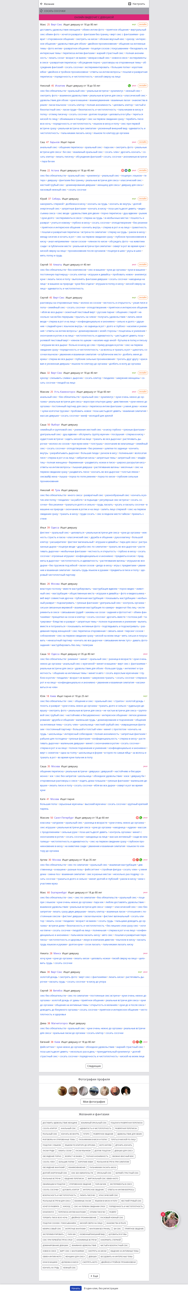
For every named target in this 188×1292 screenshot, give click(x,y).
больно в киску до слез (82, 345)
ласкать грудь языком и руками (90, 570)
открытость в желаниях (104, 1005)
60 (48, 892)
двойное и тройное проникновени (68, 71)
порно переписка (111, 213)
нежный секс (133, 90)
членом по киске (97, 241)
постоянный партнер (58, 729)
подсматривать (66, 602)
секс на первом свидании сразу (106, 119)
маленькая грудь (85, 719)
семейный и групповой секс (56, 429)
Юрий (43, 198)
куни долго (48, 218)
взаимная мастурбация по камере (94, 607)
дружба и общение (102, 537)
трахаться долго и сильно (80, 504)
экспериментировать (97, 67)
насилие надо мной (104, 340)
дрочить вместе (116, 616)
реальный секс (110, 175)
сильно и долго (126, 321)
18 (47, 696)
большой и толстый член (87, 729)
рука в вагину (122, 537)
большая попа (48, 804)
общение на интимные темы (70, 673)
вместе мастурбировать (77, 588)
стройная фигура (111, 869)
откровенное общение (60, 39)
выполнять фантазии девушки (89, 279)
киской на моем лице (107, 635)
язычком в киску (125, 939)
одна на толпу (69, 752)
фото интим (55, 48)
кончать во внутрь (120, 203)
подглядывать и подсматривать (120, 626)
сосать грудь (105, 921)
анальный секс (48, 147)
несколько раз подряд (126, 874)
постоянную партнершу (54, 274)
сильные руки (69, 832)
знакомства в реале (116, 1223)
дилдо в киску (104, 565)
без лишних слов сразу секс (122, 925)
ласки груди (69, 109)
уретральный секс (50, 434)
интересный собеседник (78, 734)
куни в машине (79, 100)
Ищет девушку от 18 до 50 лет (83, 85)
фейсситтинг (92, 869)
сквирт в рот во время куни (128, 246)
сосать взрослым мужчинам (122, 673)
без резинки (140, 222)
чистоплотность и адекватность (94, 335)
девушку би (137, 776)
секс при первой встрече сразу (58, 1240)
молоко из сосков (91, 302)
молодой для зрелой (101, 415)
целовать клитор (123, 104)
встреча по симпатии (93, 232)
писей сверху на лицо (124, 958)
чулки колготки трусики (55, 411)
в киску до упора (96, 981)
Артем (43, 859)
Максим (44, 391)
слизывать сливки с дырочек (66, 378)
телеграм (87, 645)
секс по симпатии (78, 864)
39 (48, 527)
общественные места (81, 593)
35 (48, 766)
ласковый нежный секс (53, 189)
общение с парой (126, 312)
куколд (130, 39)
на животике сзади (75, 846)
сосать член (112, 152)
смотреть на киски (86, 39)
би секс (67, 152)
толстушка (96, 443)
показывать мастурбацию (120, 598)
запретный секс (127, 457)
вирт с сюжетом (49, 752)
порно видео (126, 588)
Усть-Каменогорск (64, 391)
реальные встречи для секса (106, 95)
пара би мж (48, 161)
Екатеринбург (59, 892)
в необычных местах (116, 218)
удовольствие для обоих (72, 43)
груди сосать (87, 514)
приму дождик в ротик (110, 345)
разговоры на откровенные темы (121, 62)
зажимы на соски (95, 612)
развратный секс (93, 495)
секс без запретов (65, 776)
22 (48, 170)
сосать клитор (76, 104)
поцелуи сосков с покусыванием (109, 48)
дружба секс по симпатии (92, 546)
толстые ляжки (129, 471)
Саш (42, 142)
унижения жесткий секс (87, 429)
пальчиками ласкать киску (76, 133)
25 (48, 24)
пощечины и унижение (132, 330)
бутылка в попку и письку (132, 340)
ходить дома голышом (92, 780)
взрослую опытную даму (98, 401)
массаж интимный (120, 836)
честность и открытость (117, 302)
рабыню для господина (53, 738)
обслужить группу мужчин (94, 434)
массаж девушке (49, 415)
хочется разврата (72, 34)
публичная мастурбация (89, 598)
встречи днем (57, 925)
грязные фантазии (134, 429)
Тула (57, 490)
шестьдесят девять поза (129, 335)
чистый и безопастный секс (114, 1245)
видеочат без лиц (126, 607)
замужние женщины (128, 378)
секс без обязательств (53, 90)
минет (84, 659)
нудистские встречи (51, 439)
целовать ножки (100, 958)
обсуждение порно (89, 62)
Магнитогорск (59, 1023)
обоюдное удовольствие (107, 776)
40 (52, 490)
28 (51, 953)
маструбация (59, 593)
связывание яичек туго (117, 640)
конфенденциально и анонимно (96, 321)
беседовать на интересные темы (116, 1256)
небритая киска (85, 457)
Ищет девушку (70, 198)
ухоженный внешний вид (112, 128)
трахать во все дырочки (107, 439)
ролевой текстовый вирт (54, 340)
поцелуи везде (66, 546)
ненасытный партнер (59, 640)
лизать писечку (65, 156)
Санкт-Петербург (64, 817)
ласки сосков (78, 241)
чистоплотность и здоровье (65, 939)
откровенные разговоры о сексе (58, 780)
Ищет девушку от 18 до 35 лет (79, 859)
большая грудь (114, 668)
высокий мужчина (95, 804)
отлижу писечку (58, 114)
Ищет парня (68, 142)
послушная (117, 434)
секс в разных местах (99, 874)
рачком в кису (109, 453)
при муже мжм (80, 443)
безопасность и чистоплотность (97, 109)
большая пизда (90, 453)
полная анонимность (99, 104)
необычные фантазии (73, 551)
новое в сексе (119, 57)
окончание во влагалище (119, 443)
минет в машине (106, 663)
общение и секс (84, 701)
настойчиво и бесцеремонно (83, 715)
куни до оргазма (116, 269)
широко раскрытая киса (131, 462)
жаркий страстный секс (110, 53)
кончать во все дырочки (105, 471)
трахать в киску (69, 514)
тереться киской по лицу (123, 1139)
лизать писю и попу (58, 279)
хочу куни (45, 958)
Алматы (57, 264)
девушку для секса (132, 185)
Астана (55, 170)
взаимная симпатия (134, 411)
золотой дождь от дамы (65, 1000)
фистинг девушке (72, 916)
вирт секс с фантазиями (124, 34)
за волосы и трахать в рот (115, 349)
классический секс (135, 95)
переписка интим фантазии (79, 53)
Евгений (44, 1042)
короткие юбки (85, 1162)
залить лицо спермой (113, 509)
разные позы (75, 869)
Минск (57, 953)
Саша (43, 424)
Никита (44, 953)
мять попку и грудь (51, 255)
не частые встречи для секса (119, 710)
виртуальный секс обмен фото (103, 1178)
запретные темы (106, 457)
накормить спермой (52, 203)
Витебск (57, 990)
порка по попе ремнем (82, 476)
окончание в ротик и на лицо (57, 335)
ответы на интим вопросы (105, 71)
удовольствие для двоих (85, 213)
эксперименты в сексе (69, 218)
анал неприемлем (58, 241)
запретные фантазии (74, 208)
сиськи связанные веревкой (56, 607)
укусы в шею (134, 250)
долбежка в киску (75, 203)
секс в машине (96, 269)
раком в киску (137, 232)
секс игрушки (47, 827)
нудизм (131, 827)
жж (51, 776)
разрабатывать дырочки (64, 453)
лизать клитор (96, 911)
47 (47, 142)
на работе (77, 499)
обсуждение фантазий (88, 156)
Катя (42, 799)
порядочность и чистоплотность (73, 76)
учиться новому (60, 222)
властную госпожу (50, 588)
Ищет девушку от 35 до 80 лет (78, 654)
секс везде (63, 213)
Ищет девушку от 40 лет (77, 264)
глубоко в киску (81, 222)
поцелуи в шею (116, 250)
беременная (76, 462)
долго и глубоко (116, 326)
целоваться (77, 532)
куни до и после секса (132, 1005)
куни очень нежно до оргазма (79, 705)
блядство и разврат (64, 621)
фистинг (45, 532)
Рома (43, 170)
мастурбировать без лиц (66, 645)
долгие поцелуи (98, 114)
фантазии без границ (96, 34)
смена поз (54, 874)
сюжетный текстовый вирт (80, 312)
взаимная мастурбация (122, 864)
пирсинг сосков (134, 631)
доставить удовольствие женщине (60, 29)
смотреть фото (49, 95)
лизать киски (81, 958)
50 (50, 264)
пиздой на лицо (66, 382)
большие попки (120, 67)
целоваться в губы (120, 114)
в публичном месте (60, 246)
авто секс (107, 935)
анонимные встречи (135, 156)
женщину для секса (108, 185)
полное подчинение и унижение (117, 621)
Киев (53, 696)
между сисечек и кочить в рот (57, 236)
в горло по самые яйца (117, 752)
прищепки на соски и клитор (68, 616)
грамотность (139, 227)
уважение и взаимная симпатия (78, 354)
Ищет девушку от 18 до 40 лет (77, 170)
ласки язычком (57, 104)
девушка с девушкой (101, 771)
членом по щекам (81, 340)
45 (52, 85)
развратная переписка (63, 62)
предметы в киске (125, 556)
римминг (73, 659)
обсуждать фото (118, 241)
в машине (60, 869)
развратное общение (76, 48)
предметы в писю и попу (124, 570)
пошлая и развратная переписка (60, 232)
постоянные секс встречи (105, 995)
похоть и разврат (50, 705)
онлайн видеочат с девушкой (94, 17)
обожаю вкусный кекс (111, 39)
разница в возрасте (120, 659)
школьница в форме (90, 752)
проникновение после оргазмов (86, 250)
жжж (126, 776)
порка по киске (106, 476)
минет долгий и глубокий (103, 878)
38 (50, 990)
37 (49, 198)
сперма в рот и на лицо (116, 227)
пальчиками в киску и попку (93, 1139)
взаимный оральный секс (88, 152)
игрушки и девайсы (99, 274)
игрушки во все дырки (54, 345)
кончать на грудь (98, 203)
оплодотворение (121, 222)
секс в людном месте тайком (113, 514)
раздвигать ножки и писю (100, 462)
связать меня (115, 631)
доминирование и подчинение (115, 719)
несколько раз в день (82, 1051)
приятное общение (117, 29)
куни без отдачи (84, 283)
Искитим (60, 85)
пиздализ (108, 378)
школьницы (55, 734)
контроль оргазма (133, 602)
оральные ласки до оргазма (69, 1033)
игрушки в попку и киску (110, 283)
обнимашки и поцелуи (73, 119)
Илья (43, 527)
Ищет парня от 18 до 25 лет (73, 696)
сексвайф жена (48, 476)
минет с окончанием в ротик (102, 743)
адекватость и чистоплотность (66, 288)
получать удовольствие (111, 316)
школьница (86, 724)
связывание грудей (72, 612)
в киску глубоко (112, 429)
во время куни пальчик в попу (75, 757)
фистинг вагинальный (81, 542)
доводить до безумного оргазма (59, 1009)
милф (84, 415)
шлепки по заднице (116, 448)
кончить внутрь (91, 227)
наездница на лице (97, 836)
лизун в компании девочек (98, 939)
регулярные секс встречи (114, 499)
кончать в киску (97, 208)
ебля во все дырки (52, 312)
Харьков (54, 142)
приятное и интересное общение (61, 227)
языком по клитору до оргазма (111, 133)
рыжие (143, 213)
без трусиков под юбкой (63, 565)
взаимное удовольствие (74, 95)
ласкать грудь (57, 981)
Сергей (44, 264)
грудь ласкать (105, 504)
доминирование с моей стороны (97, 330)
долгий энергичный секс (55, 1173)
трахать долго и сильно (112, 705)
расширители (58, 542)
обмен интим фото (93, 29)
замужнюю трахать (103, 677)
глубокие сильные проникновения (95, 359)
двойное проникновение (102, 43)
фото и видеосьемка (132, 593)
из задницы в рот (95, 326)
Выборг (55, 424)
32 (48, 372)
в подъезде (91, 499)
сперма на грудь (93, 218)
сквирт (109, 906)
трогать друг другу (127, 359)
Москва (55, 583)
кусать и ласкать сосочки (129, 504)
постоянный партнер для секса (70, 406)
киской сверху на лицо (108, 76)
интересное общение (114, 715)
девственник (121, 401)
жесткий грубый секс (52, 185)
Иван (43, 372)
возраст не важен (76, 57)
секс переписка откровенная (89, 631)
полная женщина (57, 462)
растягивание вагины (106, 467)
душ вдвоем (130, 213)
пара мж (109, 147)
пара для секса (128, 542)
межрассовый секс (99, 57)
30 (49, 859)
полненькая (126, 453)
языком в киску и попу (106, 123)
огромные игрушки (63, 556)
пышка (63, 476)
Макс (43, 24)
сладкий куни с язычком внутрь (64, 326)
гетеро (86, 1134)
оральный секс (76, 90)
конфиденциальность (105, 738)
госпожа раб (134, 616)
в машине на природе (60, 283)
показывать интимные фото (83, 626)
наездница (119, 827)
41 (48, 799)
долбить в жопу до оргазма (125, 363)
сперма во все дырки (61, 359)
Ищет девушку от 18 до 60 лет (94, 391)
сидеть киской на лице (78, 439)
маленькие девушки (72, 743)
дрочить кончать (131, 152)
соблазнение (47, 635)
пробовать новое (123, 274)
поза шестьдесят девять (122, 208)
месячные (127, 467)
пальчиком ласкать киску (85, 935)
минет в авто (96, 673)
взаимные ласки (120, 100)
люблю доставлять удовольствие (125, 902)
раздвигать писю (79, 471)
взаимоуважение (99, 100)
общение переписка (71, 147)
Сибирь (56, 198)
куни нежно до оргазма (70, 1047)
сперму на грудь (117, 232)
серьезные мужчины (71, 804)
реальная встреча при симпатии (77, 128)
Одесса (55, 527)
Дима (43, 1023)
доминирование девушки (80, 185)
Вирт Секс (56, 24)
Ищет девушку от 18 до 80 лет (80, 24)
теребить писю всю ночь (55, 1217)
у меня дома (131, 406)
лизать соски (56, 57)
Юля (42, 696)
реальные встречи (98, 90)
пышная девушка (82, 467)
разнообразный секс (117, 495)
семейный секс (56, 307)
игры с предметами (125, 565)
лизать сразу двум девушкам (69, 911)
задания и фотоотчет (119, 612)
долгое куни (76, 944)
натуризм (57, 822)
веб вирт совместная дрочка (56, 598)
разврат (112, 1212)
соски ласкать (93, 944)
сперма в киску (134, 434)
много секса (75, 495)
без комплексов (77, 269)
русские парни (105, 312)
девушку (52, 180)
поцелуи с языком (131, 175)
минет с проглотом (115, 729)
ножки (143, 406)
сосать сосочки (74, 67)
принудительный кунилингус (113, 1051)
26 (48, 583)
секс (70, 701)
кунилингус (117, 90)
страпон (119, 701)
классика (45, 822)
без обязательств (69, 396)
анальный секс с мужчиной (79, 663)
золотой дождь (134, 701)
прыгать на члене (85, 316)
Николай (45, 85)
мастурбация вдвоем (105, 588)
